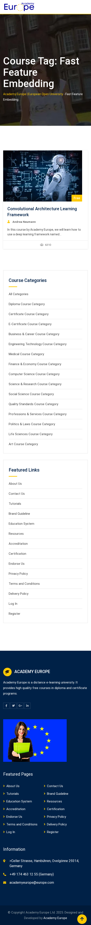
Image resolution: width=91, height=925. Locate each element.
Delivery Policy (18, 594)
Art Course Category (23, 444)
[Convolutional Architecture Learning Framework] (43, 176)
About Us (15, 484)
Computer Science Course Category (34, 374)
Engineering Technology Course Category (37, 344)
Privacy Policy (18, 574)
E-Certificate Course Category (30, 324)
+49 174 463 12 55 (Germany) (32, 874)
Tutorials (15, 504)
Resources (16, 534)
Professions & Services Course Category (37, 414)
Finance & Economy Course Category (35, 364)
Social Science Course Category (31, 394)
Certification (17, 554)
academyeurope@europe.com (32, 883)
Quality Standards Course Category (33, 404)
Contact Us (17, 494)
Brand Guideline (19, 514)
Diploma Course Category (27, 304)
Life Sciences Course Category (30, 434)
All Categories (18, 294)
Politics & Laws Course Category (32, 424)
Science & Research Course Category (35, 384)
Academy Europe (55, 918)
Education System (21, 524)
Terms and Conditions (24, 584)
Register (14, 614)
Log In (13, 604)
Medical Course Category (26, 354)
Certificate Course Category (28, 314)
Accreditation (18, 544)
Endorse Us (17, 564)
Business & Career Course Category (34, 334)
